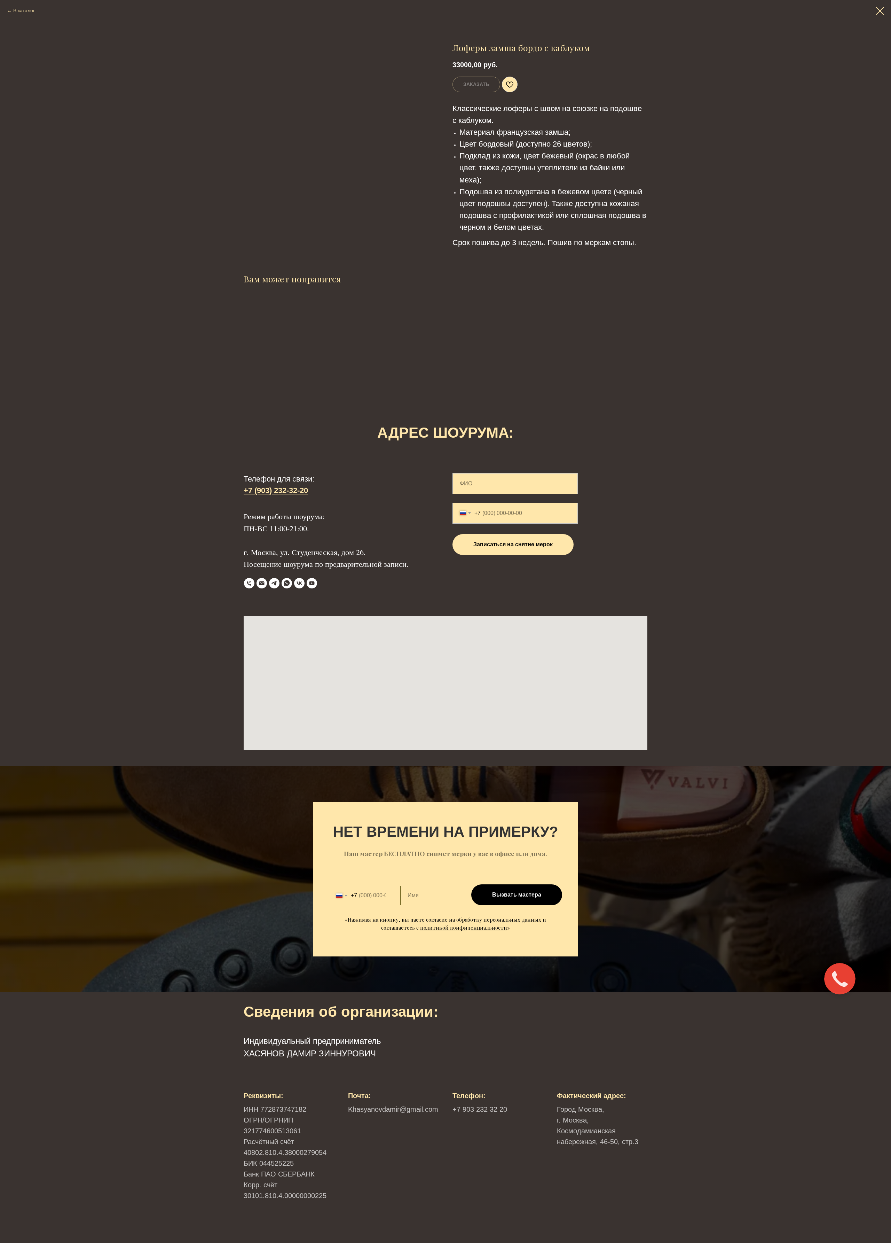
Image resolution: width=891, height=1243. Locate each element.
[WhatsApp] (287, 583)
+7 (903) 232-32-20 (276, 490)
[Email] (262, 583)
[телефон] (249, 583)
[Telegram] (274, 583)
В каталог (24, 10)
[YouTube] (312, 583)
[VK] (299, 583)
